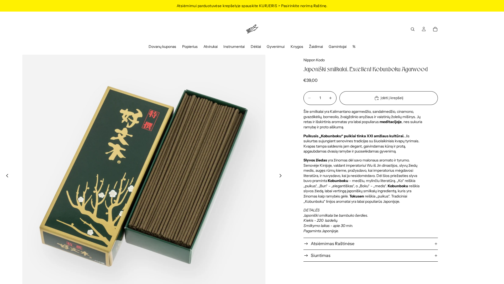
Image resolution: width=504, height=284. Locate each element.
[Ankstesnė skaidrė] (6, 176)
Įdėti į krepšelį (392, 97)
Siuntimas (320, 255)
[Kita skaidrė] (282, 176)
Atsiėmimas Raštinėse (332, 243)
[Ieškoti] (412, 29)
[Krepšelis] (435, 29)
